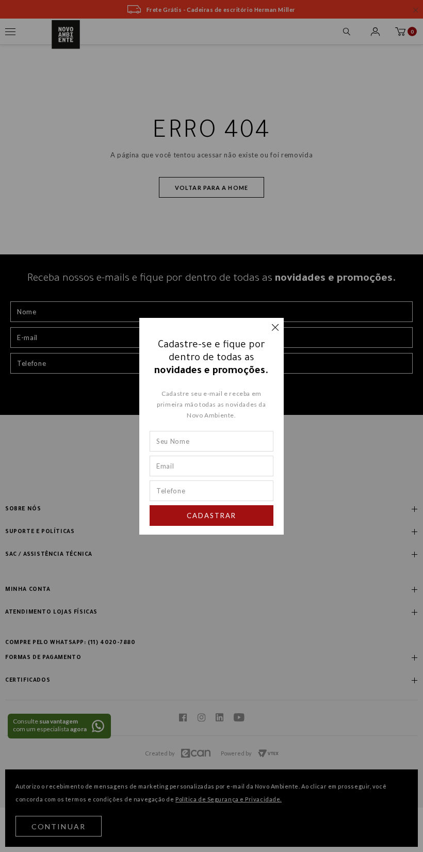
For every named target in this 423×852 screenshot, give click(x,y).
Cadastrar (211, 515)
